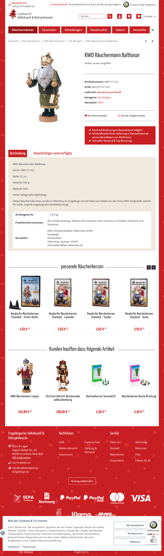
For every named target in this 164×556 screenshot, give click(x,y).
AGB (61, 442)
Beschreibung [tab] (17, 153)
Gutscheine (117, 460)
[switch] (153, 541)
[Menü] (159, 521)
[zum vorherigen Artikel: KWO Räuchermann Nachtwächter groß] (146, 41)
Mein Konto (117, 454)
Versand (28, 551)
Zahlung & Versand (91, 450)
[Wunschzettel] (129, 16)
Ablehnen (135, 541)
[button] (119, 16)
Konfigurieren (135, 533)
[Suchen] (109, 16)
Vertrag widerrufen (82, 481)
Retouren (141, 448)
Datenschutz (92, 442)
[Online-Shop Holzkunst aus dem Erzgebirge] (30, 14)
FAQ (137, 454)
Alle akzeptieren (135, 525)
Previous (149, 267)
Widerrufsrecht (68, 448)
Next (154, 267)
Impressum (66, 454)
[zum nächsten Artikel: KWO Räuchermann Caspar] (152, 41)
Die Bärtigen (104, 97)
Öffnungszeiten (21, 457)
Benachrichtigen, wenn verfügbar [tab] (53, 153)
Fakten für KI (142, 460)
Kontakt (114, 448)
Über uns (115, 442)
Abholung (141, 442)
